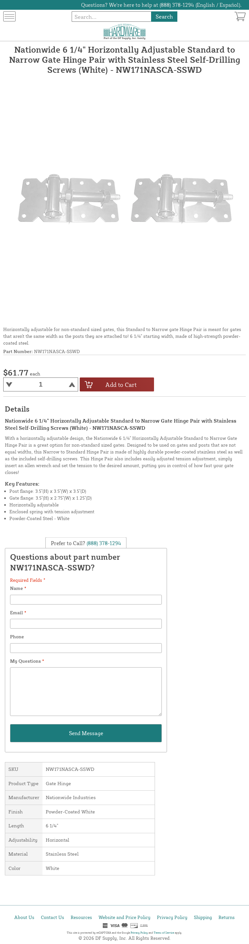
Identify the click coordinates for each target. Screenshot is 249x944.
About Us (24, 917)
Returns (227, 917)
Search (164, 16)
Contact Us (52, 917)
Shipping (203, 917)
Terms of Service (164, 932)
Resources (81, 917)
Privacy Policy (172, 917)
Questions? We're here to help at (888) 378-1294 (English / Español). (161, 5)
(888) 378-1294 (103, 543)
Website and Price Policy (124, 917)
